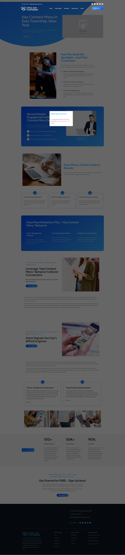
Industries (66, 8)
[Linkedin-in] (100, 4)
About (82, 8)
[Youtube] (102, 4)
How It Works (58, 8)
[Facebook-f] (95, 4)
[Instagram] (97, 4)
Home (50, 8)
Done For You (75, 8)
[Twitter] (92, 4)
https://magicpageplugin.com (62, 121)
